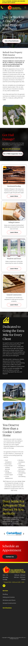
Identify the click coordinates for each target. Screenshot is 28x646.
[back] (4, 533)
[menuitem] (14, 594)
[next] (23, 533)
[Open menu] (25, 7)
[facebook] (4, 585)
